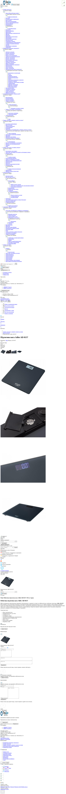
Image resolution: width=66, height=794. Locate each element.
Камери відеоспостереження (14, 168)
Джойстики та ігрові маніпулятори (16, 237)
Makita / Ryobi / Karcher (16, 184)
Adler (7, 340)
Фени (7, 146)
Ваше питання (4, 698)
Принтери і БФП (9, 229)
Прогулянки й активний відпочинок (14, 261)
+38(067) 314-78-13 (7, 288)
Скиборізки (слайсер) (10, 41)
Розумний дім (9, 165)
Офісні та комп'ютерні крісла (14, 241)
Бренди (6, 308)
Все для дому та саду (10, 177)
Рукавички (10, 190)
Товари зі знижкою (9, 313)
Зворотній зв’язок (7, 754)
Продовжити (3, 665)
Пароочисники (9, 161)
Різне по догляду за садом (16, 195)
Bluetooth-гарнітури (12, 214)
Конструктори (11, 252)
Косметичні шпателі (12, 76)
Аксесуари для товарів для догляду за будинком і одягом (18, 152)
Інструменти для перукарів (14, 73)
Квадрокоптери (9, 224)
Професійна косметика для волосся (10, 48)
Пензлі (9, 78)
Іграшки (7, 248)
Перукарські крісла (10, 88)
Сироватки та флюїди (10, 89)
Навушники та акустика (13, 217)
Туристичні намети (12, 114)
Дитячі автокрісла (10, 254)
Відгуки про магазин (9, 312)
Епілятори (8, 128)
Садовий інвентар (15, 196)
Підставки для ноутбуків (13, 242)
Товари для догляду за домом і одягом (11, 147)
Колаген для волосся (10, 58)
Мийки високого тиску (13, 189)
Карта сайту (5, 756)
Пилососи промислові (10, 200)
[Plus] (16, 541)
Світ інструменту (7, 172)
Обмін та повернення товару (11, 304)
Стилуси (10, 223)
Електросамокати (9, 98)
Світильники (8, 170)
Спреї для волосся (10, 91)
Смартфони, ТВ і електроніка (9, 206)
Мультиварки (9, 37)
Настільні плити (9, 40)
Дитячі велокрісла (10, 255)
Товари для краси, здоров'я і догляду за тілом (13, 120)
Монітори (8, 226)
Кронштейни (11, 238)
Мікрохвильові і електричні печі (13, 33)
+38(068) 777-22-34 (7, 287)
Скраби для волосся (10, 90)
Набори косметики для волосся (12, 64)
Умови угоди (6, 274)
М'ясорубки (8, 32)
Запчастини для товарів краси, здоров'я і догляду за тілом (18, 129)
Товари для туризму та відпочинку (13, 109)
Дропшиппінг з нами (9, 310)
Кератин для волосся (10, 57)
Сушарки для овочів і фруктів (12, 43)
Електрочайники (9, 23)
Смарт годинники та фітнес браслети (14, 231)
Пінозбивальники (12, 28)
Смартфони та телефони (11, 233)
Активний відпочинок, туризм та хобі (11, 93)
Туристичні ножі (9, 115)
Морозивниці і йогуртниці (11, 36)
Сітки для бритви (12, 133)
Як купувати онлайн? (9, 305)
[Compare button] (4, 537)
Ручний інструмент (10, 202)
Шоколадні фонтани (12, 16)
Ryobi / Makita (11, 180)
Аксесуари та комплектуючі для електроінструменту (22, 185)
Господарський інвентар (11, 158)
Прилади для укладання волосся (13, 144)
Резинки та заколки (12, 81)
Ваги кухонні (9, 20)
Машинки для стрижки (11, 136)
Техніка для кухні (7, 9)
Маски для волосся (10, 63)
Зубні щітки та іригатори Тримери (13, 134)
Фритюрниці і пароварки (11, 46)
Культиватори (11, 188)
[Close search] (1, 264)
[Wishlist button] (1, 537)
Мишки (10, 240)
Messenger (7, 771)
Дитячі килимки (9, 256)
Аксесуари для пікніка (13, 113)
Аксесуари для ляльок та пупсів (13, 253)
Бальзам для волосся (10, 53)
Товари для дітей (7, 244)
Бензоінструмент (9, 176)
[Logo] (7, 4)
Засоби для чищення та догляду (12, 159)
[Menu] (2, 4)
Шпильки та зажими (12, 85)
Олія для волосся (9, 67)
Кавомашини (8, 24)
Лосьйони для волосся (10, 62)
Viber (6, 768)
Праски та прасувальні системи (13, 164)
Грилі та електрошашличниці (12, 22)
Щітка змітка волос (12, 86)
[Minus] (2, 541)
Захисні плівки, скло (12, 216)
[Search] (16, 264)
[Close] (1, 7)
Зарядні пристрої (12, 215)
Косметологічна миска (13, 77)
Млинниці (8, 35)
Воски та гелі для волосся (11, 55)
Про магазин (6, 273)
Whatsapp (7, 769)
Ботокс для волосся (10, 54)
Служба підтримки (5, 570)
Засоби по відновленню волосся (13, 56)
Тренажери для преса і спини (17, 108)
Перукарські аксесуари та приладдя (13, 69)
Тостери (7, 44)
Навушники (13, 221)
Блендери (8, 18)
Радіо (7, 230)
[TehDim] (4, 715)
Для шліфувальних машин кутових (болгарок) (16, 199)
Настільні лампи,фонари (11, 227)
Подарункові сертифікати (8, 758)
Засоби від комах (12, 157)
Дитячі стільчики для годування (13, 260)
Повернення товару (7, 755)
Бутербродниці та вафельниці (12, 19)
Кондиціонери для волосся (11, 60)
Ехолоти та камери (10, 99)
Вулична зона (9, 153)
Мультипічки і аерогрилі (11, 39)
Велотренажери (9, 97)
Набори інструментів (13, 205)
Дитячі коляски (9, 257)
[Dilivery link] (12, 554)
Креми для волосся (10, 61)
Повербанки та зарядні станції (12, 228)
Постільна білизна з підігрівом (12, 138)
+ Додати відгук (4, 628)
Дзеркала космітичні (10, 126)
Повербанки (11, 222)
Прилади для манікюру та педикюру (14, 142)
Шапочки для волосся (13, 84)
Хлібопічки (8, 47)
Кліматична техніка (7, 747)
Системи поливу (14, 197)
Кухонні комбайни (10, 30)
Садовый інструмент (12, 191)
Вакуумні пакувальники (11, 21)
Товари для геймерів (10, 234)
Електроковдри (11, 141)
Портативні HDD (12, 243)
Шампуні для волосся (10, 92)
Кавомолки (8, 29)
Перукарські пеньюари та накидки (15, 79)
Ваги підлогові (9, 125)
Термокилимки (11, 83)
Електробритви (9, 127)
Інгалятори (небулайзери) (11, 123)
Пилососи (8, 162)
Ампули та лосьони (10, 51)
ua (6, 270)
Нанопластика (9, 65)
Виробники (5, 757)
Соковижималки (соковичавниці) (13, 42)
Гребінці (10, 75)
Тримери (8, 145)
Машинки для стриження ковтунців (13, 160)
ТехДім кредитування (9, 307)
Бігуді (9, 74)
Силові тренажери (12, 104)
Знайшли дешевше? (5, 540)
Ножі (9, 119)
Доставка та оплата (7, 272)
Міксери (7, 34)
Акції (4, 759)
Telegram (6, 766)
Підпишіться (15, 723)
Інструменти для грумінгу (11, 151)
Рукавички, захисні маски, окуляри (16, 82)
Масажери (8, 135)
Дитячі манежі (9, 259)
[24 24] (23, 399)
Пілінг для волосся (10, 68)
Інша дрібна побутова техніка (12, 13)
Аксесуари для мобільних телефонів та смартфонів (17, 210)
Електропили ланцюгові (16, 186)
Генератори (8, 198)
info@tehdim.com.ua (5, 298)
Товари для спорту (10, 101)
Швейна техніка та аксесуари (12, 171)
